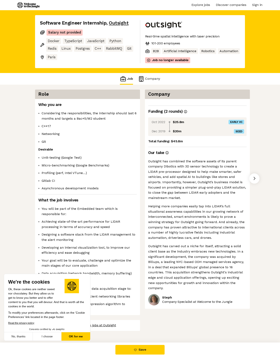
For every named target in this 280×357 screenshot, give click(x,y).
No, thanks (18, 336)
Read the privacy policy (21, 323)
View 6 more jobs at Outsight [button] (94, 325)
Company (152, 79)
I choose (47, 336)
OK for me (76, 336)
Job (130, 79)
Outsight (119, 23)
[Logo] (28, 5)
